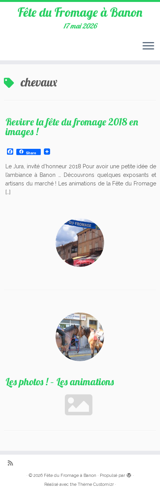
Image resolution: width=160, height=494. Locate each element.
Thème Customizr (96, 484)
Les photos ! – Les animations (59, 381)
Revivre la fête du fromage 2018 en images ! (71, 126)
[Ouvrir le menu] (148, 46)
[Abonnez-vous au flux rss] (12, 463)
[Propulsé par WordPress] (129, 474)
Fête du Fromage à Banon (80, 12)
